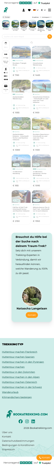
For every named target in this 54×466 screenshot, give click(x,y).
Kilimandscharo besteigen (17, 397)
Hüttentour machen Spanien (18, 357)
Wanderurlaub (10, 392)
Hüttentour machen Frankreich (19, 352)
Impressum (8, 449)
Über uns (7, 432)
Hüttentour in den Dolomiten (18, 372)
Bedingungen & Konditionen (18, 445)
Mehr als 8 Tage (5, 62)
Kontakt (6, 436)
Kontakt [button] (32, 315)
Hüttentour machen (13, 367)
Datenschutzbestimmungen (18, 441)
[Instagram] (27, 422)
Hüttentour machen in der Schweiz (22, 387)
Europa (7, 17)
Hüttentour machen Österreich (19, 382)
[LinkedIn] (33, 422)
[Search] (49, 36)
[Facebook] (21, 422)
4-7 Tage (5, 57)
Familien (6, 90)
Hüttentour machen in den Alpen (21, 377)
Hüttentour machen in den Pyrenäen (23, 362)
